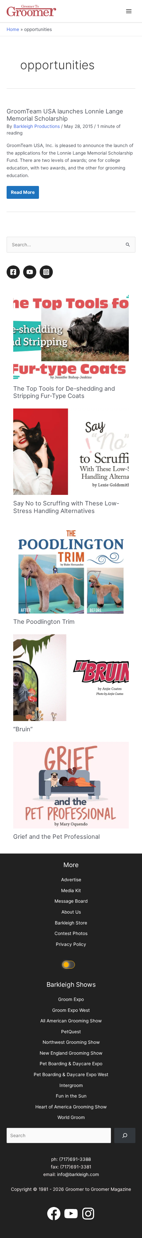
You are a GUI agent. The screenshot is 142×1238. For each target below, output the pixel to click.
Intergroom (71, 1085)
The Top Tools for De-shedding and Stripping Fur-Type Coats (64, 392)
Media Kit (71, 890)
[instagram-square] (47, 272)
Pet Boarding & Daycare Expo (71, 1063)
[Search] (124, 1135)
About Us (71, 912)
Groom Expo (71, 999)
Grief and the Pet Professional (56, 836)
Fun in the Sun (71, 1096)
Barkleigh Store (71, 922)
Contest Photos (71, 933)
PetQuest (71, 1031)
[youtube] (30, 272)
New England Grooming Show (71, 1053)
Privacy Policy (71, 944)
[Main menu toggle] (129, 11)
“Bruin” (23, 729)
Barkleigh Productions (37, 126)
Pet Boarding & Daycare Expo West (71, 1074)
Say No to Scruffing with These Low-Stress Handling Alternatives (66, 506)
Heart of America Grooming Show (71, 1106)
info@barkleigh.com (78, 1174)
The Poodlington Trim (44, 621)
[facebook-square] (14, 272)
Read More (24, 194)
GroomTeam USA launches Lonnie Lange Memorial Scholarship (65, 114)
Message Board (71, 901)
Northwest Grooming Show (71, 1042)
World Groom (71, 1117)
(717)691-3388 (75, 1159)
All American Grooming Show (71, 1020)
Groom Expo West (71, 1010)
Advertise (71, 879)
